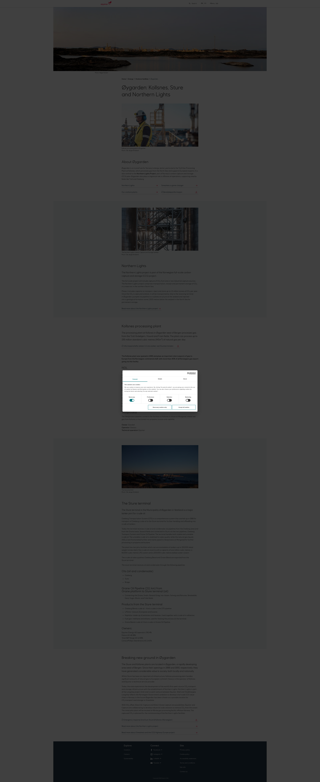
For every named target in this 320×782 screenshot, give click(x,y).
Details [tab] (160, 379)
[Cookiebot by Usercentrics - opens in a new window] (188, 373)
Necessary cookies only (160, 407)
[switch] (150, 400)
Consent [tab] (135, 379)
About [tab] (185, 379)
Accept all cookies (183, 407)
